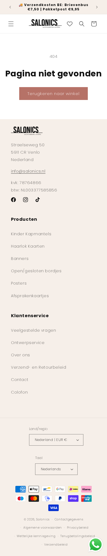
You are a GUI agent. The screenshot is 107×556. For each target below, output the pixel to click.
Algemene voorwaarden (42, 527)
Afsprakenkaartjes (30, 296)
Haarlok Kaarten (28, 246)
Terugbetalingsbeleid (77, 536)
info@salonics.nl (28, 171)
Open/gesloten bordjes (36, 271)
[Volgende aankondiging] (97, 7)
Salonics (43, 519)
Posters (19, 283)
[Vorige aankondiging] (10, 7)
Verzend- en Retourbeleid (38, 367)
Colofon (19, 392)
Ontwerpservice (27, 342)
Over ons (20, 355)
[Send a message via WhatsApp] (95, 544)
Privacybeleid (78, 527)
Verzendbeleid (55, 544)
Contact (19, 379)
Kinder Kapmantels (31, 234)
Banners (20, 258)
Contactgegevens (69, 519)
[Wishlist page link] (69, 24)
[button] (11, 24)
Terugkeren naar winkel (53, 93)
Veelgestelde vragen (33, 330)
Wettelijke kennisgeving (36, 536)
